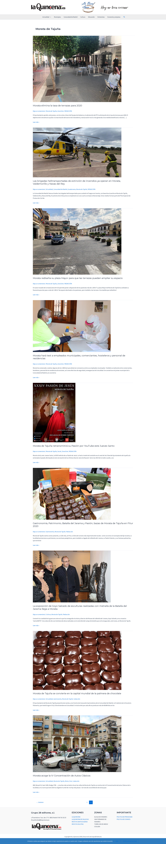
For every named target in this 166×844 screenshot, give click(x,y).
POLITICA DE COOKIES (123, 819)
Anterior (40, 802)
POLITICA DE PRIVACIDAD (124, 817)
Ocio (70, 781)
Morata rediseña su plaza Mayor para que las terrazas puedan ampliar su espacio (78, 278)
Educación (91, 17)
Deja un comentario (39, 111)
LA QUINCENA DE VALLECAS (80, 819)
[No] (164, 841)
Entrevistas (101, 17)
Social (59, 451)
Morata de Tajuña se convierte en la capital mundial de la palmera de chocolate (77, 693)
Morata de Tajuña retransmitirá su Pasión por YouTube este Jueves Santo (73, 445)
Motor (67, 781)
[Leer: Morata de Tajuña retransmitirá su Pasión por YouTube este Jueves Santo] (54, 412)
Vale (117, 841)
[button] (50, 17)
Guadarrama (72, 189)
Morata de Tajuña (51, 111)
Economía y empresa (113, 17)
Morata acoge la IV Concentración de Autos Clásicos (61, 775)
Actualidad (45, 17)
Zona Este (60, 111)
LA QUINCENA (76, 817)
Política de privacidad (130, 841)
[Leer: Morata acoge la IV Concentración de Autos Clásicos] (77, 744)
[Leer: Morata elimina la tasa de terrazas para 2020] (77, 69)
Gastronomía (50, 532)
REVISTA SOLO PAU (78, 824)
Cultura (82, 17)
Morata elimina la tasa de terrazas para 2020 (57, 105)
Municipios (57, 17)
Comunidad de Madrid (70, 17)
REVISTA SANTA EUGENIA (79, 822)
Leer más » (36, 122)
